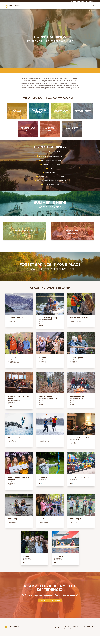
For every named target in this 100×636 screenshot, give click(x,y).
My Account (73, 1)
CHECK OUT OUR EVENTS (50, 600)
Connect (75, 6)
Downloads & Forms (90, 1)
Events (58, 6)
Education (68, 6)
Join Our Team (82, 6)
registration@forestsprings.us (72, 628)
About (62, 6)
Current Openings (81, 1)
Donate (89, 6)
